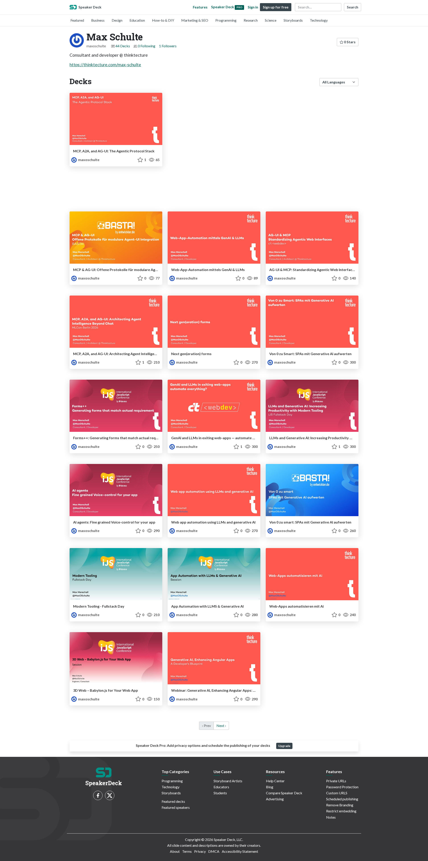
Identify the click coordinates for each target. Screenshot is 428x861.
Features (200, 7)
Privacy (200, 851)
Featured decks (173, 801)
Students (220, 793)
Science (270, 20)
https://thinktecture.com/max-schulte (105, 64)
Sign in (253, 7)
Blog (269, 787)
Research (251, 20)
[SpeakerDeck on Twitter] (109, 795)
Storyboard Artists (228, 781)
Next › (221, 725)
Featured (77, 20)
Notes (331, 817)
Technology (319, 20)
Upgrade (284, 746)
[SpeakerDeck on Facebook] (98, 795)
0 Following (146, 46)
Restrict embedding (341, 811)
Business (98, 20)
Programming (226, 20)
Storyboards (293, 20)
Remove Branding (339, 805)
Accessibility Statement (240, 851)
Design (117, 20)
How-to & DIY (163, 20)
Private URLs (336, 781)
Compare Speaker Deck (284, 793)
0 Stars (349, 42)
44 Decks (122, 46)
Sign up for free (275, 7)
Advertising (275, 799)
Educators (221, 787)
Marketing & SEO (194, 20)
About (175, 851)
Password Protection (342, 787)
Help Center (275, 781)
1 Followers (168, 46)
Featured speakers (176, 807)
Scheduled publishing (342, 799)
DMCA (213, 851)
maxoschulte (88, 159)
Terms (187, 851)
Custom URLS (336, 793)
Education (137, 20)
